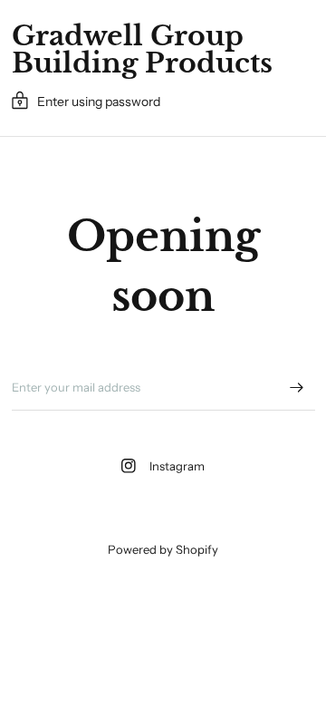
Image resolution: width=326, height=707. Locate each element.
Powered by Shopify (163, 549)
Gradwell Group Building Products (142, 50)
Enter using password (98, 101)
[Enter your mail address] (297, 387)
